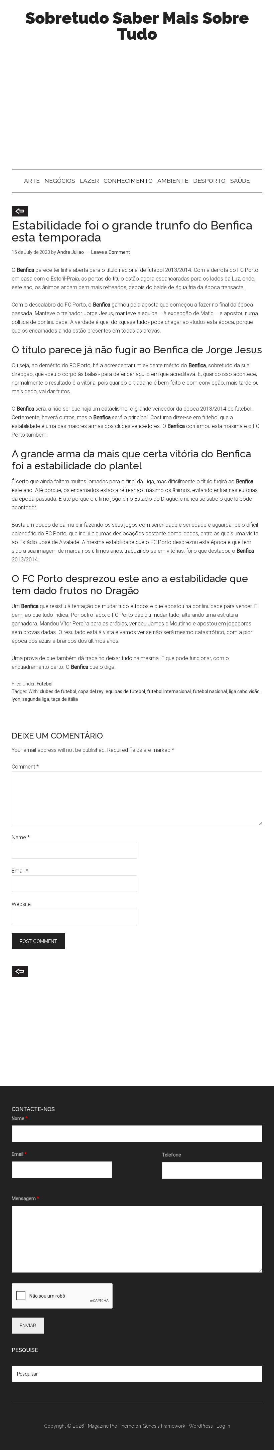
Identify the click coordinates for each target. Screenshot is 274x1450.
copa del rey (91, 691)
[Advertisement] (137, 112)
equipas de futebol (125, 691)
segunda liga (35, 699)
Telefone (171, 1154)
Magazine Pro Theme (111, 1426)
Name (21, 837)
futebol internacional (169, 691)
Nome (20, 1118)
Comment (25, 767)
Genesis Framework (163, 1426)
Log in (223, 1426)
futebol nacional (210, 691)
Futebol (44, 683)
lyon (16, 699)
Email (20, 871)
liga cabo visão (244, 691)
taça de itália (64, 699)
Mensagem (25, 1198)
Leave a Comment (110, 252)
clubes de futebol (58, 691)
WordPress (201, 1426)
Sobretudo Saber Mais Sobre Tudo (137, 26)
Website (21, 904)
